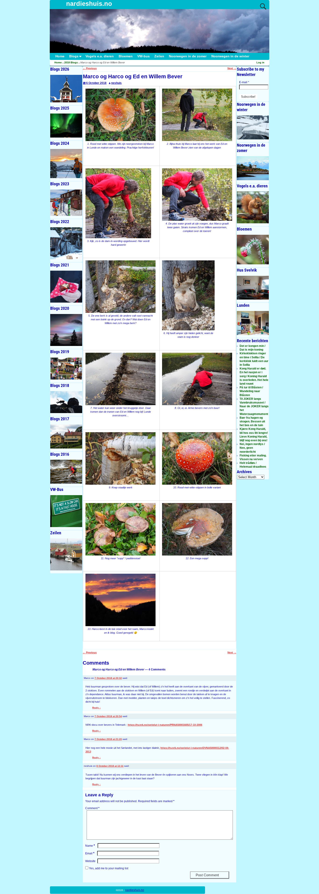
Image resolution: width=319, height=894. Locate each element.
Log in (260, 62)
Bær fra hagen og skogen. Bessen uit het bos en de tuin (252, 421)
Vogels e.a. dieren (99, 56)
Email (89, 853)
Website (90, 861)
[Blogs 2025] (66, 126)
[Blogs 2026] (66, 88)
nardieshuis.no (89, 3)
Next (231, 68)
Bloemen (126, 56)
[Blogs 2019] (66, 368)
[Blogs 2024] (66, 163)
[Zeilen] (66, 554)
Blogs (73, 56)
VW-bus (143, 56)
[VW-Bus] (66, 511)
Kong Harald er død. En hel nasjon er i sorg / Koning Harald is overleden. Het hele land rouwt (254, 376)
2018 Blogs (71, 62)
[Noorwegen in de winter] (253, 127)
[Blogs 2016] (66, 472)
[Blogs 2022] (66, 243)
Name (90, 845)
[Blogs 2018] (66, 402)
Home (59, 56)
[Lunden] (253, 323)
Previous (90, 68)
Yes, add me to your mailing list (108, 868)
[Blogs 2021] (66, 287)
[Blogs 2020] (66, 330)
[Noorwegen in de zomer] (253, 168)
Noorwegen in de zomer (187, 56)
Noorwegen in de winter (230, 56)
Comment (92, 808)
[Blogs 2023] (66, 203)
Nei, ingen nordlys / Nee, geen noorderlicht (252, 447)
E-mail (244, 82)
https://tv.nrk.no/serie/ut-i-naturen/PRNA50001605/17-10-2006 (165, 724)
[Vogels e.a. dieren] (253, 207)
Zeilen (159, 56)
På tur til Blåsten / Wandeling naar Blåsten (251, 391)
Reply (96, 707)
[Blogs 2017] (66, 437)
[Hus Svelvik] (253, 288)
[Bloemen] (253, 249)
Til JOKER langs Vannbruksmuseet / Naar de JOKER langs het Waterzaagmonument (254, 406)
